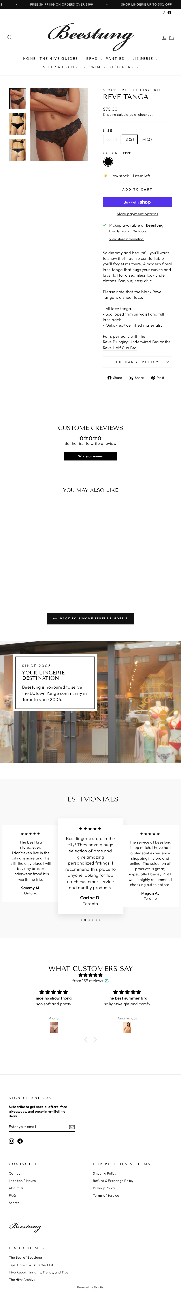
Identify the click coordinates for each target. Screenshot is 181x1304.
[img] (90, 975)
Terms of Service (106, 1195)
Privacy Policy (104, 1188)
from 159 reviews (87, 980)
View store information (126, 239)
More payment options (137, 213)
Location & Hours (22, 1181)
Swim (95, 67)
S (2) (130, 139)
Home (29, 58)
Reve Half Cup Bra (120, 347)
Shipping (109, 114)
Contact (15, 1173)
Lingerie (143, 58)
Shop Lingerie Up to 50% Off (129, 4)
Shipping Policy (105, 1173)
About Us (16, 1188)
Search (14, 1203)
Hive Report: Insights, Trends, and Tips (38, 1272)
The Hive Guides (60, 58)
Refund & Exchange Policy (113, 1181)
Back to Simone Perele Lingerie (93, 618)
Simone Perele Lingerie (132, 90)
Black (108, 161)
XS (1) (112, 139)
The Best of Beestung (25, 1257)
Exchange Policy (137, 362)
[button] (87, 1039)
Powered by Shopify (90, 1287)
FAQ (12, 1195)
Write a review (90, 456)
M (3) (147, 139)
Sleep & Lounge (62, 67)
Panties (116, 58)
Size (108, 131)
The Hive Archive (22, 1279)
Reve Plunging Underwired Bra (131, 341)
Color (117, 153)
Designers (122, 67)
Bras (92, 58)
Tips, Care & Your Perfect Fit (31, 1265)
